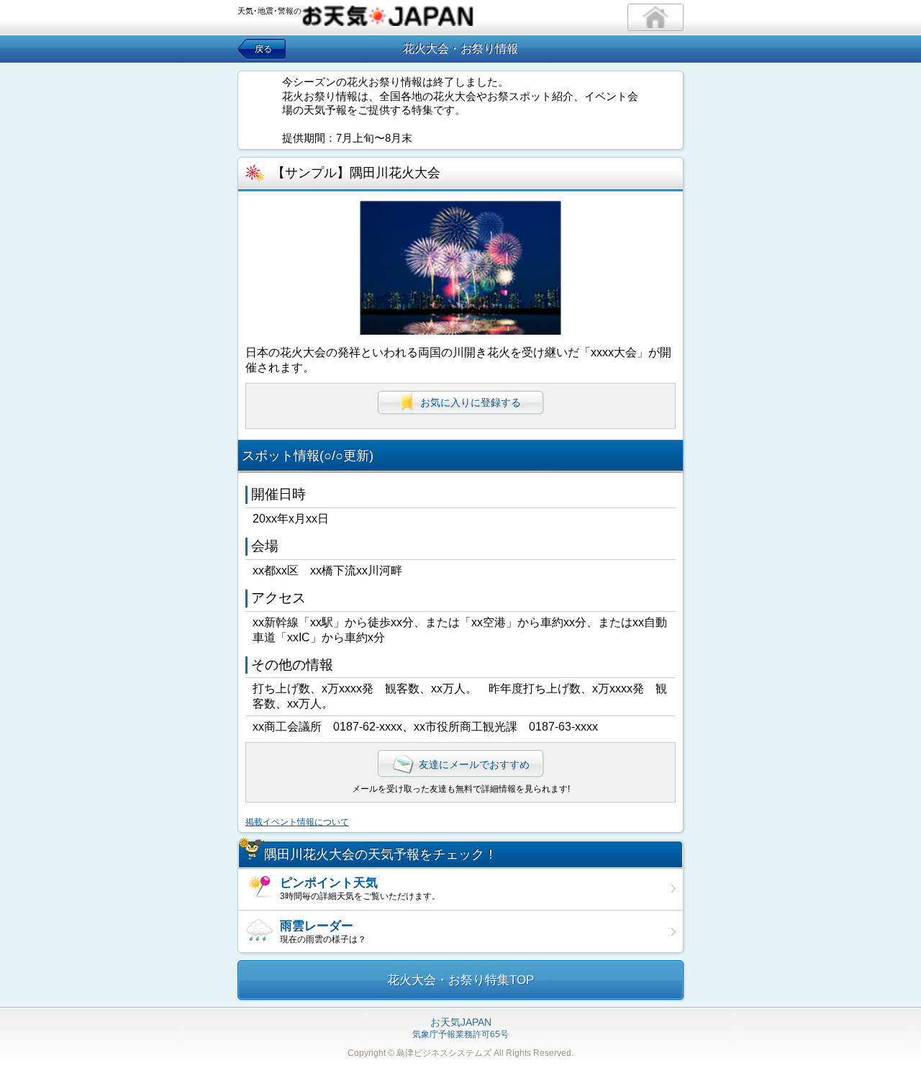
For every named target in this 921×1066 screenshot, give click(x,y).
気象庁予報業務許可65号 (460, 1028)
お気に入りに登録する (470, 402)
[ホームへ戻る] (655, 17)
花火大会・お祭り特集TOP (460, 980)
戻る (263, 49)
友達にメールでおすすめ (474, 764)
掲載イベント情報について (297, 822)
